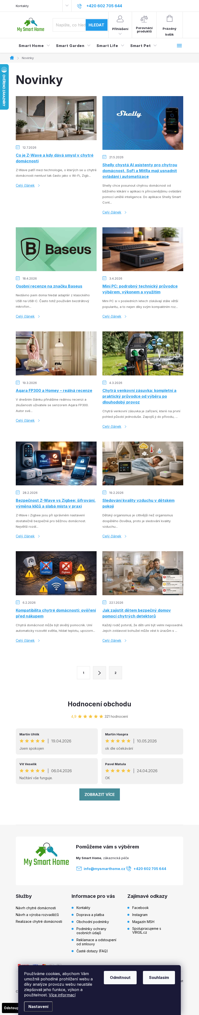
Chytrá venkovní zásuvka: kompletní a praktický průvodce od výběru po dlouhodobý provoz (139, 396)
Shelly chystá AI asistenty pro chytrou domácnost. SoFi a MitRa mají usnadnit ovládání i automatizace (139, 170)
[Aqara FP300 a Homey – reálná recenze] (56, 353)
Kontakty (22, 6)
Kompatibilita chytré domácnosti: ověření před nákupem (56, 613)
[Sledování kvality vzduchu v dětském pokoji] (142, 463)
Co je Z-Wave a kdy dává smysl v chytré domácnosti (54, 158)
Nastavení (38, 1006)
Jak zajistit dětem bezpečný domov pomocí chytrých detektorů (136, 613)
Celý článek (25, 185)
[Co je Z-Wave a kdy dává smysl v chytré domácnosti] (56, 117)
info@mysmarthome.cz (104, 869)
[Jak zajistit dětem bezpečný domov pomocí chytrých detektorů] (142, 573)
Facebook (140, 908)
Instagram (140, 915)
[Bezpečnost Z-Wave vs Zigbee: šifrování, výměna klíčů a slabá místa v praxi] (56, 463)
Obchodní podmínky (92, 922)
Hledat (96, 25)
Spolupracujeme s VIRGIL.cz (146, 930)
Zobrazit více (99, 794)
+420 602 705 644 (149, 869)
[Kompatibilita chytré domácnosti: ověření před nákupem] (56, 573)
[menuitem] (34, 45)
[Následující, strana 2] (99, 672)
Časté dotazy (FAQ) (92, 951)
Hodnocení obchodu (99, 704)
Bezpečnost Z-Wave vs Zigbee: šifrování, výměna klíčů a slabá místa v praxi (56, 503)
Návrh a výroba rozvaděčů (37, 915)
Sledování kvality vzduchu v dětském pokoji (138, 503)
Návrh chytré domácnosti (36, 908)
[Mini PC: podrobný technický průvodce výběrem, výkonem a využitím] (142, 248)
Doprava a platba (90, 915)
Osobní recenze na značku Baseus (49, 286)
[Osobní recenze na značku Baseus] (56, 248)
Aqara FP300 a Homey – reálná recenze (54, 390)
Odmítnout (120, 977)
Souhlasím (159, 977)
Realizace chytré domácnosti (39, 921)
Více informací (62, 994)
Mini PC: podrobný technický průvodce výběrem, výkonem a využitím (140, 289)
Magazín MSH (143, 922)
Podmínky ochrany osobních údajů (91, 931)
